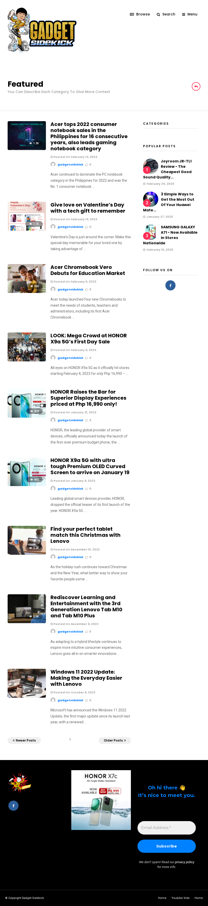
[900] (27, 292)
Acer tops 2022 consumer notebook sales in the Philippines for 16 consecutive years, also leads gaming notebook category (89, 136)
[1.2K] (27, 149)
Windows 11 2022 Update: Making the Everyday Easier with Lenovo (86, 678)
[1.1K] (27, 229)
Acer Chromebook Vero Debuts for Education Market (87, 270)
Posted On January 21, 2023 (74, 412)
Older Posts (113, 740)
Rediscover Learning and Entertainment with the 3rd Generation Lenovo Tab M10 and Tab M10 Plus (86, 606)
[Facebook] (170, 285)
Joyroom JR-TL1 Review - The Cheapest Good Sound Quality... (167, 169)
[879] (27, 416)
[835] (27, 485)
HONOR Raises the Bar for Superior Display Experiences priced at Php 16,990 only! (88, 398)
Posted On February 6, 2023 (74, 282)
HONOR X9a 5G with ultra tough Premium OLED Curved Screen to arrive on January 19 (89, 466)
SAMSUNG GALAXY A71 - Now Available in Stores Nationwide (170, 235)
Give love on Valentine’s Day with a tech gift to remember (87, 207)
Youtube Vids (180, 898)
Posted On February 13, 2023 (75, 157)
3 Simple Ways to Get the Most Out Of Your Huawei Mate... (168, 202)
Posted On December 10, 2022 (76, 549)
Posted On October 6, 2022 (74, 692)
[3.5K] (27, 622)
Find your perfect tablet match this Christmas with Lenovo (85, 535)
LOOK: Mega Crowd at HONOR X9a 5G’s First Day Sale (88, 338)
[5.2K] (27, 553)
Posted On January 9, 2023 (74, 481)
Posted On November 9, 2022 (75, 624)
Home (162, 898)
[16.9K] (27, 696)
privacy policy (184, 862)
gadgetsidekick (70, 164)
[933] (27, 360)
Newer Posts (26, 740)
